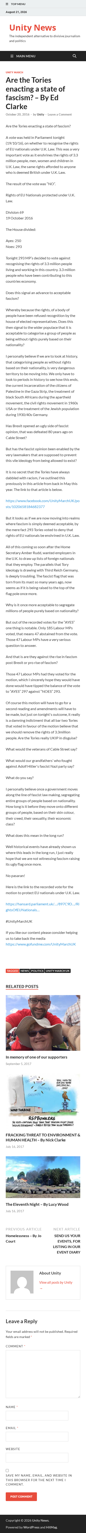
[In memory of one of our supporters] (43, 1024)
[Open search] (74, 56)
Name (12, 1407)
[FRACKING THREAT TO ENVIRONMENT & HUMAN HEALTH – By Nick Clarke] (43, 1102)
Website (13, 1449)
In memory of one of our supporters (36, 1057)
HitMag (51, 1527)
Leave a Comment (60, 114)
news (25, 970)
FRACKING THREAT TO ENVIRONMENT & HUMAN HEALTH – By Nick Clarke (43, 1137)
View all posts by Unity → (55, 1285)
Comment (15, 1346)
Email (12, 1428)
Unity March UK (57, 970)
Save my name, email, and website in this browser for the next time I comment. (39, 1480)
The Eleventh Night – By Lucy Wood (37, 1204)
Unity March (14, 72)
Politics (37, 970)
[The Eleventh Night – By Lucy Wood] (43, 1178)
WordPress (31, 1527)
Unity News (32, 27)
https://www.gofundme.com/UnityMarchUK (41, 944)
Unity (40, 114)
